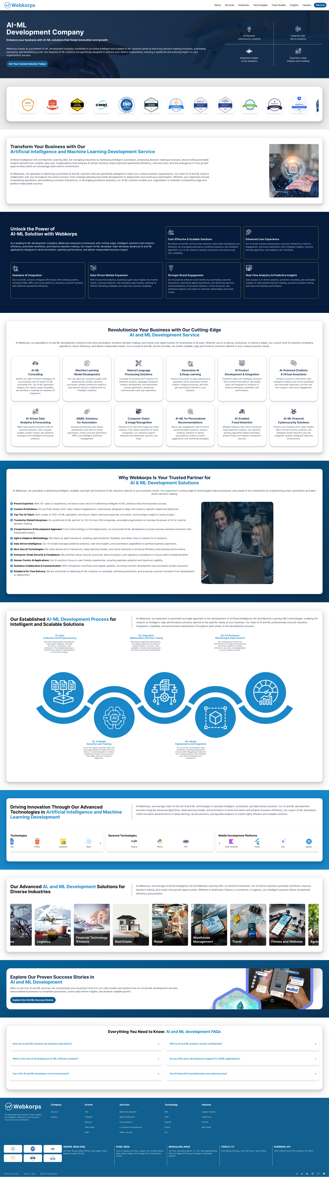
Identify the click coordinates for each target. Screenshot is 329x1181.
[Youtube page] (318, 1173)
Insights (294, 5)
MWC (87, 1132)
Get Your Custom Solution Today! (27, 64)
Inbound (88, 1122)
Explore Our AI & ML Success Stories (33, 1000)
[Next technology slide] (89, 843)
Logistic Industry (209, 1112)
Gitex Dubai (89, 1127)
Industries (243, 5)
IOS (166, 1132)
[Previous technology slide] (208, 843)
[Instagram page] (313, 1173)
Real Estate (206, 1127)
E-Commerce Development (131, 1127)
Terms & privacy (11, 1173)
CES (86, 1112)
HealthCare (206, 1117)
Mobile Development (128, 1112)
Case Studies (279, 5)
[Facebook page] (297, 1174)
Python (167, 1127)
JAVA (166, 1117)
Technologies (260, 5)
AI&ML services (126, 1132)
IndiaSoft (88, 1117)
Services (229, 5)
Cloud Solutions (126, 1122)
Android (167, 1122)
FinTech (205, 1122)
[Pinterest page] (324, 1173)
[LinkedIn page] (302, 1174)
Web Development (127, 1117)
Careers (307, 5)
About (217, 5)
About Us (54, 1112)
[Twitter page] (307, 1173)
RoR (166, 1112)
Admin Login (30, 1173)
